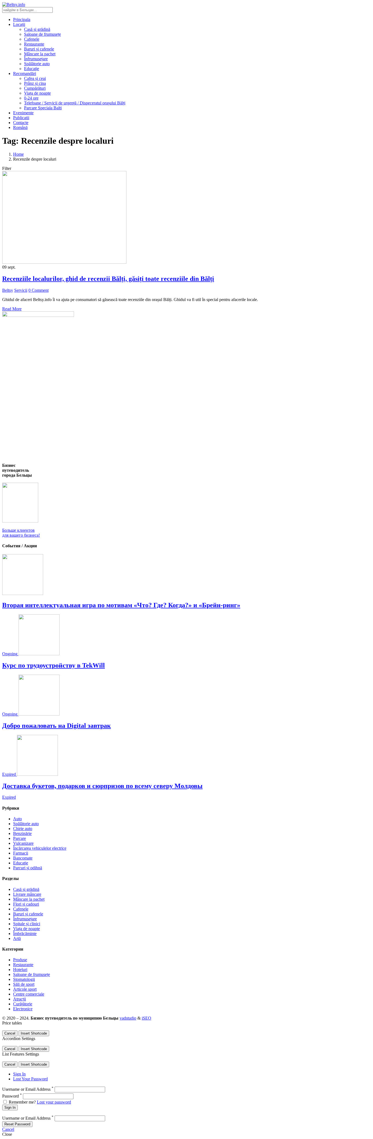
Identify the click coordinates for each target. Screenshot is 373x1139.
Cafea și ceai (35, 78)
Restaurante (34, 44)
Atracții (19, 999)
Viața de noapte (37, 93)
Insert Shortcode (34, 1033)
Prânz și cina (35, 83)
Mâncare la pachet (39, 54)
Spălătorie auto (37, 63)
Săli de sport (23, 984)
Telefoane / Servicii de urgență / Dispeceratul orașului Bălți (74, 103)
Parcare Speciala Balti (43, 108)
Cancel (9, 1033)
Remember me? (22, 1102)
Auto (17, 818)
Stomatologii (24, 979)
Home (18, 154)
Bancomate (22, 858)
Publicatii (21, 117)
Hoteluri (20, 969)
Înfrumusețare (36, 58)
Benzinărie (22, 833)
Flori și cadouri (26, 904)
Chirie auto (22, 828)
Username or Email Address (28, 1089)
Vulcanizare (23, 843)
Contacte (20, 122)
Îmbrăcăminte (25, 933)
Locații (19, 24)
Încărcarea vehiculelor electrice (39, 848)
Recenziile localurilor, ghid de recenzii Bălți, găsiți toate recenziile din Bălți (108, 278)
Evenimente (23, 112)
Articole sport (25, 989)
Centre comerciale (28, 994)
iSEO (146, 1018)
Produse (20, 959)
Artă (17, 938)
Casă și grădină (37, 29)
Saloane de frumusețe (42, 34)
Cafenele (31, 39)
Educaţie (31, 68)
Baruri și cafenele (39, 49)
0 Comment (38, 290)
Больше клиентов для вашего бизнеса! (21, 532)
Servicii (20, 290)
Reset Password (17, 1124)
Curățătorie (22, 1004)
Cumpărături (35, 88)
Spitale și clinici (26, 923)
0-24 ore (31, 98)
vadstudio (128, 1018)
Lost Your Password (30, 1079)
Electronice (22, 1008)
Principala (21, 19)
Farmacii (20, 853)
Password (12, 1096)
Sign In (19, 1074)
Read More (12, 308)
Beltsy (7, 290)
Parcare (19, 838)
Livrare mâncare (27, 894)
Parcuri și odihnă (27, 867)
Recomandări (24, 73)
